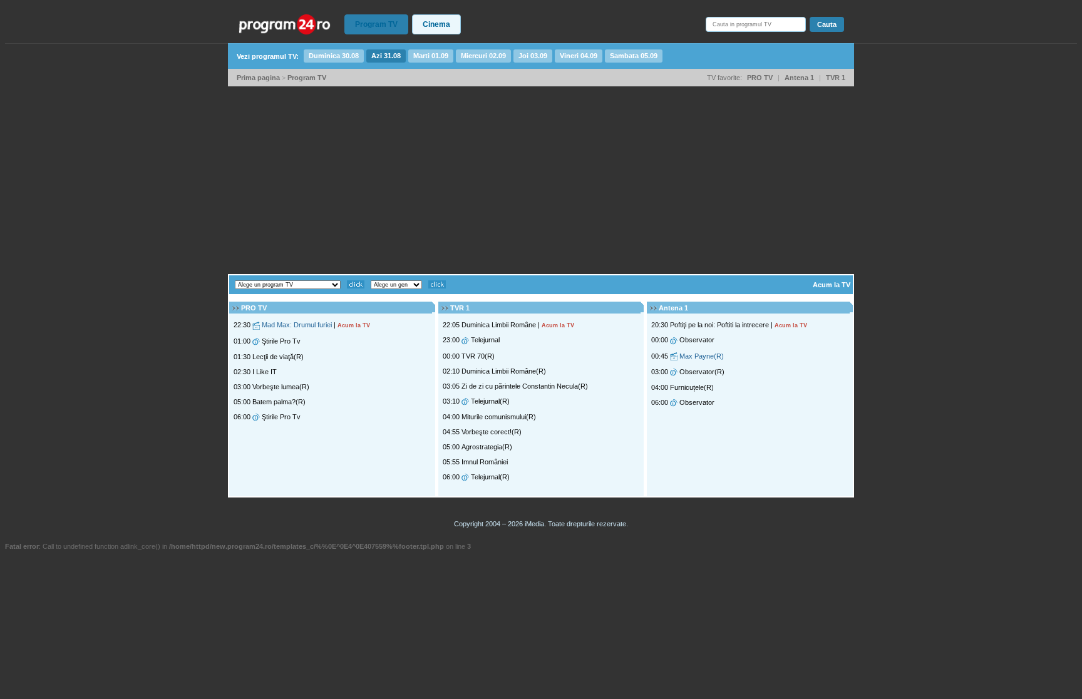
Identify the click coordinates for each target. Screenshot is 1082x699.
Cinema (436, 24)
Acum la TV (831, 284)
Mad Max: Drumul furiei (297, 325)
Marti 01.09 (430, 55)
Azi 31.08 (386, 55)
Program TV (376, 24)
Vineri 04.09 (578, 55)
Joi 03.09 (532, 55)
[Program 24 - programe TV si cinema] (285, 24)
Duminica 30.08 (334, 55)
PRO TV (760, 77)
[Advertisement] (541, 180)
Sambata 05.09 (633, 55)
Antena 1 (799, 77)
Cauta (827, 24)
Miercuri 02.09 (483, 55)
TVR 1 (835, 77)
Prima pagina (258, 77)
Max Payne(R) (701, 356)
